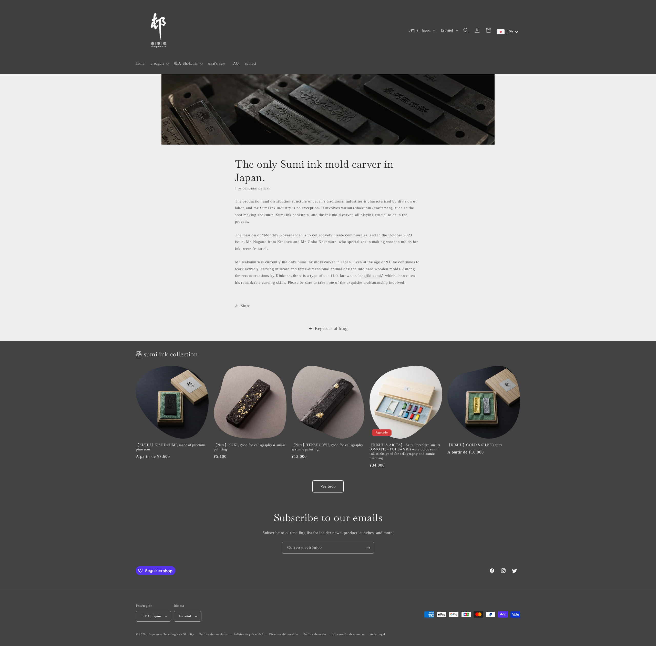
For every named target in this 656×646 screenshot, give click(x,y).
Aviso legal (377, 634)
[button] (159, 63)
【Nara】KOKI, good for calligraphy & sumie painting (250, 447)
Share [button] (245, 306)
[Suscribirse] (368, 548)
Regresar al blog (331, 328)
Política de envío (314, 634)
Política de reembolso (214, 634)
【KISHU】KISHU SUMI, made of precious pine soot (171, 447)
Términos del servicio (283, 634)
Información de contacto (348, 634)
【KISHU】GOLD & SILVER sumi (475, 445)
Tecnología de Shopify (178, 634)
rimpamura (155, 634)
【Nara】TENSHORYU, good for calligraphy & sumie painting (327, 447)
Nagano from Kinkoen (272, 242)
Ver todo (328, 486)
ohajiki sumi (370, 276)
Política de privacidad (248, 634)
